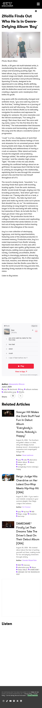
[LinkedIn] (21, 701)
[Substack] (17, 701)
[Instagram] (3, 701)
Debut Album (22, 569)
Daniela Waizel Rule (29, 560)
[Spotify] (14, 701)
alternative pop (10, 392)
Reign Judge (22, 514)
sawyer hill (22, 464)
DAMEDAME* (34, 569)
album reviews (32, 389)
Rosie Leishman (27, 455)
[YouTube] (10, 701)
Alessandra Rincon (16, 384)
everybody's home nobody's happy (27, 468)
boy (21, 389)
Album (34, 567)
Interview (26, 565)
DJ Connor (26, 507)
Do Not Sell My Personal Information (16, 695)
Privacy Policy (28, 694)
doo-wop (21, 516)
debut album (22, 462)
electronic (13, 389)
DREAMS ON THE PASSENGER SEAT (28, 573)
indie (25, 460)
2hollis (21, 392)
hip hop (26, 511)
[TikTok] (7, 701)
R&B (32, 511)
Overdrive (33, 514)
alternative (33, 460)
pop (5, 389)
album (32, 462)
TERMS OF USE (35, 692)
